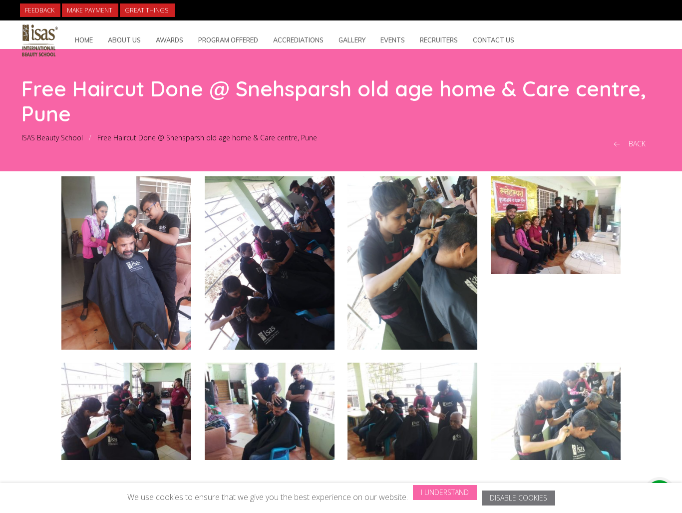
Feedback (39, 10)
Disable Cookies (518, 498)
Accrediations (298, 40)
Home (84, 40)
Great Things (147, 10)
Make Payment (89, 10)
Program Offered (228, 40)
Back (636, 143)
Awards (169, 40)
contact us (493, 40)
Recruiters (439, 40)
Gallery (352, 40)
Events (392, 40)
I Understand (445, 492)
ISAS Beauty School (52, 137)
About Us (124, 40)
